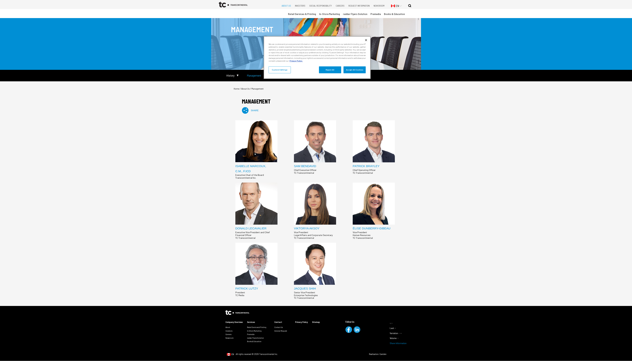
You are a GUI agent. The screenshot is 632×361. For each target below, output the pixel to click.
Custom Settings (280, 70)
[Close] (366, 40)
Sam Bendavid (305, 166)
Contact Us (278, 327)
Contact (278, 322)
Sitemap (316, 322)
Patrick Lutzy (246, 288)
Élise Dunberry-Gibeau (371, 228)
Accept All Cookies (354, 70)
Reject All (330, 70)
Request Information (359, 5)
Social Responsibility (320, 5)
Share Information (398, 343)
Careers (340, 5)
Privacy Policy (301, 322)
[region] (317, 57)
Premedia (375, 13)
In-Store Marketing (329, 13)
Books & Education (394, 13)
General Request (280, 331)
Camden (383, 354)
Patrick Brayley (366, 166)
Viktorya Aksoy (306, 228)
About (227, 327)
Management (254, 75)
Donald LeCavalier (250, 228)
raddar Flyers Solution (355, 13)
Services (251, 322)
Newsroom (379, 5)
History (230, 75)
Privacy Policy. (296, 61)
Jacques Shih (305, 288)
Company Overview (234, 322)
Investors (300, 5)
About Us (286, 5)
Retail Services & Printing (302, 13)
